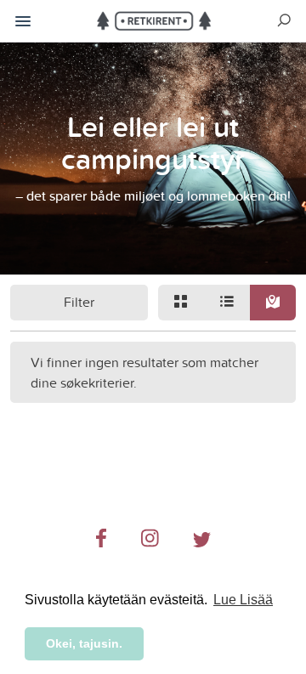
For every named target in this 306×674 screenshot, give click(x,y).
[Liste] (227, 302)
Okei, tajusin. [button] (84, 643)
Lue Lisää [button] (243, 599)
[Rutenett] (181, 302)
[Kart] (273, 302)
